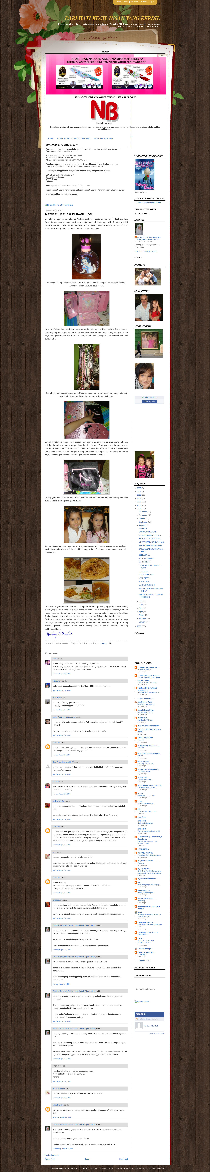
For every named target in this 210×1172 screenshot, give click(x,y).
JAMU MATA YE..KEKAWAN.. (150, 539)
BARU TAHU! (144, 582)
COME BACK (142, 954)
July (140, 601)
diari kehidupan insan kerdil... (149, 754)
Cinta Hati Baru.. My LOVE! (147, 811)
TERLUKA (143, 528)
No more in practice (144, 670)
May (140, 608)
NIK (139, 883)
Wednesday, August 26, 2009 (63, 1149)
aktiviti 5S (141, 756)
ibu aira (56, 781)
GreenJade (142, 777)
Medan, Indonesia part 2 (146, 893)
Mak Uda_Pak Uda (145, 853)
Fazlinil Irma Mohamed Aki (148, 769)
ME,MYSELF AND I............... (148, 861)
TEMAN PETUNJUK (146, 923)
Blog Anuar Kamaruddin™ (63, 762)
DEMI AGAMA (144, 555)
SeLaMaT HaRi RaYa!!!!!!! (146, 704)
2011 (139, 502)
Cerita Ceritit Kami (145, 738)
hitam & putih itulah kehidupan (150, 785)
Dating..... (141, 863)
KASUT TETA (144, 578)
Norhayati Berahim (145, 1019)
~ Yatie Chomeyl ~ (145, 949)
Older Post (123, 1159)
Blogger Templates (98, 1168)
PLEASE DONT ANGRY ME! (150, 535)
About (126, 2)
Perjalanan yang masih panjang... (149, 885)
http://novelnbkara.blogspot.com (148, 203)
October (142, 519)
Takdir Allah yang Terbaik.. (147, 787)
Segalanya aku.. (144, 891)
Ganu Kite (141, 748)
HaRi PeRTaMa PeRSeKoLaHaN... (150, 692)
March (141, 615)
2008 (139, 626)
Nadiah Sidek (58, 1105)
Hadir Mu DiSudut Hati (145, 823)
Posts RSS (134, 2)
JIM (139, 809)
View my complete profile (146, 251)
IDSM (140, 801)
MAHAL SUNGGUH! (147, 585)
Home (119, 2)
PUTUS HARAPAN (146, 558)
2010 (139, 505)
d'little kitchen (143, 762)
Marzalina (57, 697)
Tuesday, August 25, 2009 (62, 1117)
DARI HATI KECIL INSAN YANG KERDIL (112, 18)
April (141, 612)
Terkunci (141, 740)
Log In (151, 2)
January (142, 622)
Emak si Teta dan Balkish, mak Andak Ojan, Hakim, (74, 925)
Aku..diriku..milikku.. (146, 710)
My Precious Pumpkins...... (148, 879)
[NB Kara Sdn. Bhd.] (139, 1029)
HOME (50, 139)
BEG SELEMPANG (146, 575)
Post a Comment (52, 1155)
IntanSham (57, 681)
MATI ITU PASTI (145, 562)
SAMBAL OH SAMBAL (147, 532)
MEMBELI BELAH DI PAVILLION (68, 214)
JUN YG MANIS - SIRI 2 (146, 803)
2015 (139, 488)
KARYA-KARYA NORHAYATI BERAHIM (73, 139)
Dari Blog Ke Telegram (145, 720)
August (142, 525)
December (143, 512)
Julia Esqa (142, 817)
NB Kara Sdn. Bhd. (151, 1026)
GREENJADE (58, 801)
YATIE (140, 939)
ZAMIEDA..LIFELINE (146, 952)
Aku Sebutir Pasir (145, 702)
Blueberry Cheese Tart (145, 764)
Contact (143, 2)
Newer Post (50, 1159)
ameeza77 (57, 900)
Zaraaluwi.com (143, 960)
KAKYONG (142, 829)
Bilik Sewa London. (144, 771)
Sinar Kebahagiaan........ (147, 899)
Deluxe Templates (123, 1168)
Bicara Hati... (143, 718)
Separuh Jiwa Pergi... (145, 779)
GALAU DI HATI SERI (103, 139)
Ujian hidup (141, 901)
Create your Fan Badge (156, 1033)
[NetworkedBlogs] (149, 397)
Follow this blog (149, 401)
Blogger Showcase (156, 1168)
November (143, 515)
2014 (139, 492)
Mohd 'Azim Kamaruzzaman (64, 717)
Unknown (56, 742)
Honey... (141, 793)
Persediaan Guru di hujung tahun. (149, 855)
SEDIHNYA (143, 571)
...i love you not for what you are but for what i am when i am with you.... (149, 678)
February (142, 619)
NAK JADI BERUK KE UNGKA (150, 546)
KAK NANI (142, 821)
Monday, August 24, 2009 (61, 674)
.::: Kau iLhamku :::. (145, 698)
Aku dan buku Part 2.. (145, 712)
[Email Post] (109, 643)
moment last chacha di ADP (147, 682)
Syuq (140, 912)
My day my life (143, 869)
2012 (139, 498)
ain (54, 852)
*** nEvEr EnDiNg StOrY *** (149, 668)
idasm (55, 658)
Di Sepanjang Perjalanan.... (148, 746)
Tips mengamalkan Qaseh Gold (149, 831)
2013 (139, 495)
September (143, 522)
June (141, 605)
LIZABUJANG (143, 849)
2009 (139, 509)
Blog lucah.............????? (146, 795)
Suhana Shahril (59, 1088)
